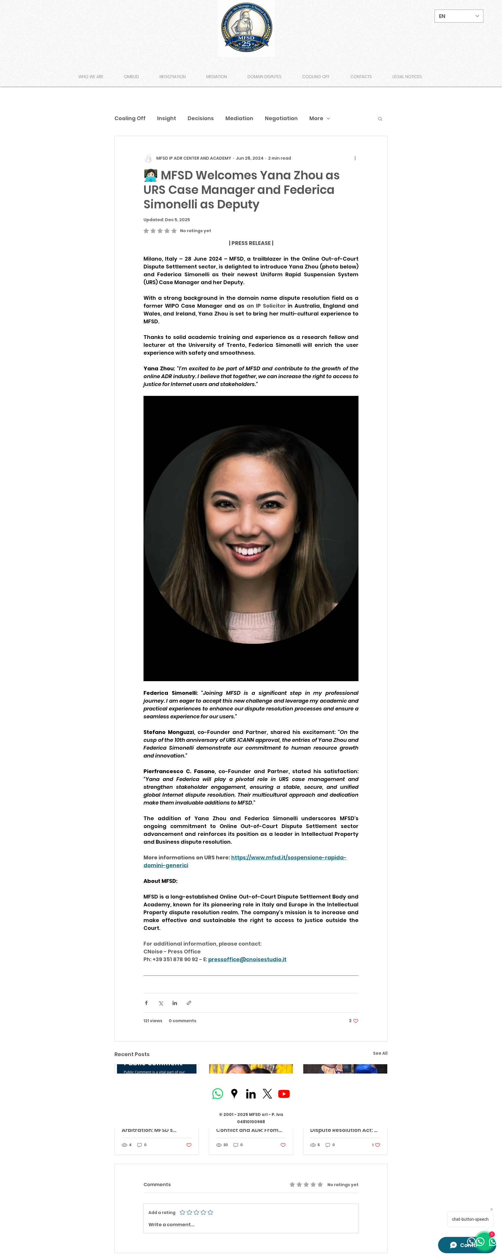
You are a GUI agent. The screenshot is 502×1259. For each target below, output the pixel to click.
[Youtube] (284, 1094)
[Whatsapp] (218, 1094)
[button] (380, 118)
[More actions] (355, 158)
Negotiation (281, 118)
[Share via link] (189, 1003)
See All (380, 1053)
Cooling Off (130, 118)
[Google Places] (234, 1094)
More (316, 118)
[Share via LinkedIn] (175, 1003)
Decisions (201, 118)
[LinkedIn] (251, 1094)
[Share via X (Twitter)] (160, 1003)
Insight (166, 118)
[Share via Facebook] (146, 1003)
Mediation (239, 118)
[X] (267, 1094)
